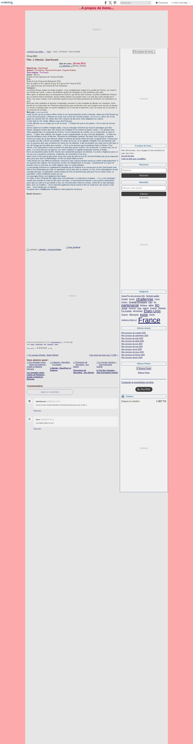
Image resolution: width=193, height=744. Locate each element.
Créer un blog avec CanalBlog (133, 159)
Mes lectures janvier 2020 (131, 357)
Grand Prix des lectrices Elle (133, 296)
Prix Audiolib (126, 311)
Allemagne (134, 315)
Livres (157, 299)
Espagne (153, 308)
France (149, 320)
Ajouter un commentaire (50, 392)
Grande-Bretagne (138, 302)
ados (151, 305)
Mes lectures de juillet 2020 (132, 341)
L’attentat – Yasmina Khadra (49, 249)
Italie (150, 302)
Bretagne (162, 308)
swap (139, 308)
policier (146, 308)
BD (157, 305)
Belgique (143, 305)
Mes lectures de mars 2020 (132, 352)
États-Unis (152, 311)
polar (144, 315)
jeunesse (132, 308)
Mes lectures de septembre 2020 (134, 335)
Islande (132, 299)
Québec (124, 302)
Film (49, 52)
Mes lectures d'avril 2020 (131, 349)
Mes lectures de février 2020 (133, 355)
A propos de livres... (35, 52)
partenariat (130, 305)
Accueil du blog (127, 156)
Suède (124, 308)
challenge (144, 299)
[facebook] (105, 2)
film (155, 302)
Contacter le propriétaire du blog (137, 382)
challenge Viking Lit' (129, 320)
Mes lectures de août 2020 (132, 338)
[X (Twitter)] (110, 2)
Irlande (152, 315)
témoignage (137, 311)
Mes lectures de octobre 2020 (133, 333)
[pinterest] (115, 2)
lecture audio (152, 296)
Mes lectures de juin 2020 (131, 344)
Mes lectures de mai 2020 (132, 346)
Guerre (124, 315)
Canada (124, 299)
